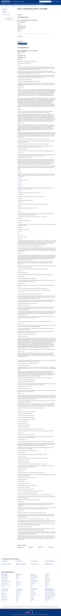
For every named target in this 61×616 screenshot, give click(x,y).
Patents (31, 596)
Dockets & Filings (4, 599)
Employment (32, 578)
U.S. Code (3, 592)
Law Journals (47, 581)
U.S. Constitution (4, 590)
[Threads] (31, 612)
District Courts (4, 598)
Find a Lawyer (4, 574)
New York (17, 598)
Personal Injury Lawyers (5, 584)
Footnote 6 (33, 117)
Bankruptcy (18, 575)
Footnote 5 (22, 111)
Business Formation (34, 575)
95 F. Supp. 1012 (21, 176)
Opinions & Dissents (22, 43)
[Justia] (5, 1)
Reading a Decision (49, 564)
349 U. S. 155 (30, 73)
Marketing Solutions (49, 589)
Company (25, 614)
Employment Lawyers (5, 580)
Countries (32, 599)
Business (32, 574)
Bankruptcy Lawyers (5, 575)
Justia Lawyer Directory (49, 592)
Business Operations (34, 577)
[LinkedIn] (25, 612)
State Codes (18, 592)
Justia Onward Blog (48, 598)
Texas (17, 599)
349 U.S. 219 (31, 50)
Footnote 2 (48, 93)
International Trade (34, 581)
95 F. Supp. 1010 (51, 175)
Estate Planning (19, 581)
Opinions (4, 12)
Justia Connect (15, 614)
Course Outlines (48, 580)
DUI (16, 580)
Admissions (47, 577)
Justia (32, 610)
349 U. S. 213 (39, 368)
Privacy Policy (38, 614)
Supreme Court (4, 595)
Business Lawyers (4, 577)
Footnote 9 (47, 139)
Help (28, 614)
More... (2, 586)
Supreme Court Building (21, 564)
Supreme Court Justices (6, 564)
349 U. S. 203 (32, 368)
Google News (50, 547)
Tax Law (31, 584)
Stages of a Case (34, 564)
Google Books (30, 547)
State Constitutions (19, 590)
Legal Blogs (32, 592)
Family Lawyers (4, 583)
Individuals (18, 574)
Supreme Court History (50, 561)
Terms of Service (32, 614)
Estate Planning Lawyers (5, 581)
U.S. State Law (19, 589)
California (17, 595)
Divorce (17, 578)
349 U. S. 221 (39, 77)
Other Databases (34, 589)
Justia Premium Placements (50, 593)
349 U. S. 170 (32, 259)
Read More (20, 36)
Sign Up (58, 1)
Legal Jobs (32, 590)
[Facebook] (28, 612)
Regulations (3, 593)
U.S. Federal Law (4, 589)
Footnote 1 (20, 91)
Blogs (46, 583)
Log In (54, 1)
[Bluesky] (32, 612)
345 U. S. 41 (29, 224)
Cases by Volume (34, 561)
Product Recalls (33, 595)
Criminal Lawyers (4, 578)
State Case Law (18, 593)
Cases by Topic (19, 561)
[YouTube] (27, 612)
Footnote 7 (28, 128)
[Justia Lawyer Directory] (35, 612)
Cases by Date (4, 561)
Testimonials (47, 599)
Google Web (40, 547)
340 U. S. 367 (28, 347)
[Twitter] (34, 612)
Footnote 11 (51, 161)
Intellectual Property (34, 580)
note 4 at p (25, 229)
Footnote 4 (22, 106)
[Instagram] (29, 612)
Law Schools (47, 574)
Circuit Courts (3, 596)
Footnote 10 (44, 155)
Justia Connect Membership (50, 590)
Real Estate (32, 583)
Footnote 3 (31, 94)
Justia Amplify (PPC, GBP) (49, 596)
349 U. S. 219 (36, 73)
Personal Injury (18, 584)
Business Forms (33, 593)
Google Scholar (20, 547)
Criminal (17, 577)
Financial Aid (47, 578)
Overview (4, 9)
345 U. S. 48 (33, 224)
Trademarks (32, 598)
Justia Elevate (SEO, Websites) (50, 595)
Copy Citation (8, 18)
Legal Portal (21, 614)
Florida (17, 596)
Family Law (18, 583)
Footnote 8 (31, 136)
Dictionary (47, 575)
